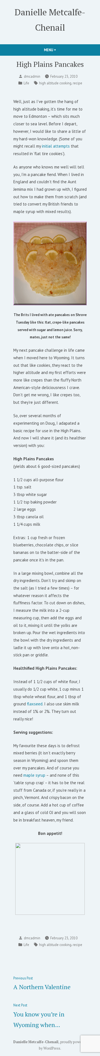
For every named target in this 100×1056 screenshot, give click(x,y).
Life (26, 83)
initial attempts (56, 146)
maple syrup (34, 775)
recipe (77, 83)
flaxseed (34, 704)
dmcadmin (32, 76)
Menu (59, 50)
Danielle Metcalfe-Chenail (35, 1042)
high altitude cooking (55, 83)
